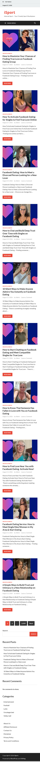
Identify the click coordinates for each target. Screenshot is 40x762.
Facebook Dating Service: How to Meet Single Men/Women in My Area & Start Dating (19, 527)
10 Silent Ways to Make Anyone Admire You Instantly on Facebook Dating (19, 292)
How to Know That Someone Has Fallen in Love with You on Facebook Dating (20, 411)
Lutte (5, 709)
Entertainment (9, 702)
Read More (7, 83)
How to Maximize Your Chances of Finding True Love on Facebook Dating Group (19, 59)
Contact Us (8, 730)
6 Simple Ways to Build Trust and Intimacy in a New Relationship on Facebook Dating (19, 588)
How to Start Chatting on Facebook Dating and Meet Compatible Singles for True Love (19, 352)
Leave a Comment (26, 64)
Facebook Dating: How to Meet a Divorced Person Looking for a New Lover (20, 175)
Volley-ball (7, 716)
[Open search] (34, 23)
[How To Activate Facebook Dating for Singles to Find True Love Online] (20, 101)
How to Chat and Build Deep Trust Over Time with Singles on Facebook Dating (19, 233)
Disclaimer (7, 734)
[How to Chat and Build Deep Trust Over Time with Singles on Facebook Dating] (20, 215)
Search (5, 630)
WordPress (14, 758)
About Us (7, 723)
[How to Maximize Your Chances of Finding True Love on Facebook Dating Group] (20, 40)
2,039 (23, 623)
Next (31, 623)
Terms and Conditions (11, 741)
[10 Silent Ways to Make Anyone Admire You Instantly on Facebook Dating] (20, 273)
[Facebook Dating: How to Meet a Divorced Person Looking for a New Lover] (20, 156)
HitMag (23, 758)
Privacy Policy (8, 737)
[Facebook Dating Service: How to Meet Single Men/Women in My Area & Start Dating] (20, 508)
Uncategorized (7, 53)
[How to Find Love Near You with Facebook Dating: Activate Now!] (20, 450)
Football (6, 705)
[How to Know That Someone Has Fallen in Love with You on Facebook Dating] (20, 392)
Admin (18, 64)
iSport (9, 12)
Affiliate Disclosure (10, 727)
